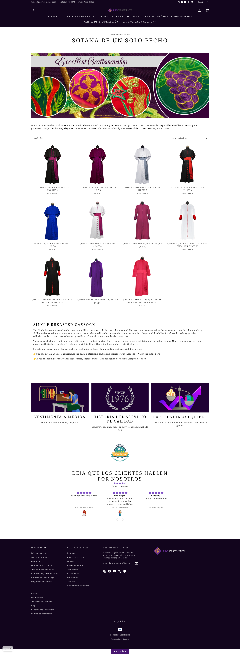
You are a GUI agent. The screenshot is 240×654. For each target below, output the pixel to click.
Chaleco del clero (75, 557)
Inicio (113, 35)
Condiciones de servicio (42, 610)
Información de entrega (42, 577)
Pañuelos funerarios (174, 16)
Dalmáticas (72, 577)
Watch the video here (149, 354)
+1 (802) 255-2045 (66, 2)
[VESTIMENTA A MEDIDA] (60, 397)
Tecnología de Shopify (120, 639)
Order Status (37, 597)
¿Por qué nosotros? (40, 557)
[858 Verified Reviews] (120, 463)
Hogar (53, 16)
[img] (120, 483)
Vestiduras (142, 16)
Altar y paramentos (78, 16)
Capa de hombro (75, 565)
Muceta (70, 561)
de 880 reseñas (120, 486)
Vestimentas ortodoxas (78, 586)
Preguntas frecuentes (41, 582)
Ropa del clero (114, 16)
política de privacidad (41, 565)
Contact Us (36, 561)
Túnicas (71, 582)
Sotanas (71, 553)
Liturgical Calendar (139, 21)
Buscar (34, 593)
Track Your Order (86, 2)
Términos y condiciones (42, 569)
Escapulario (73, 573)
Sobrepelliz (72, 569)
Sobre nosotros (38, 553)
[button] (118, 519)
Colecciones (123, 35)
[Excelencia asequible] (180, 397)
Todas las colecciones (41, 602)
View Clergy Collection (134, 359)
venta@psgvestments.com (43, 2)
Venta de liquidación (101, 21)
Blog (33, 606)
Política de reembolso (41, 614)
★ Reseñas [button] (120, 651)
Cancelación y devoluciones (44, 573)
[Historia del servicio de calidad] (120, 397)
